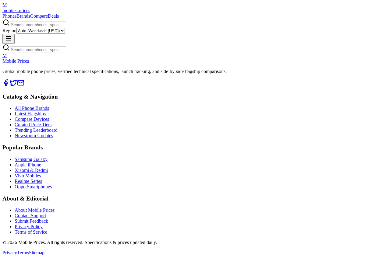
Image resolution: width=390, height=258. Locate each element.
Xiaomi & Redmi (31, 170)
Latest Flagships (30, 113)
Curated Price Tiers (33, 124)
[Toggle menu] (8, 39)
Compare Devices (32, 119)
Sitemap (36, 252)
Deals (53, 16)
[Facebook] (6, 84)
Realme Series (28, 181)
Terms (23, 252)
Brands (23, 16)
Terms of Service (31, 232)
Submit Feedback (31, 221)
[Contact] (20, 84)
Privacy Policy (29, 226)
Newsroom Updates (34, 135)
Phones (9, 16)
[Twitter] (13, 84)
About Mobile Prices (35, 210)
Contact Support (30, 215)
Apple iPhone (28, 164)
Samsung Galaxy (31, 159)
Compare (39, 16)
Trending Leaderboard (36, 130)
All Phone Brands (32, 108)
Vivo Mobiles (28, 175)
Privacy (9, 252)
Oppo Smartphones (33, 186)
